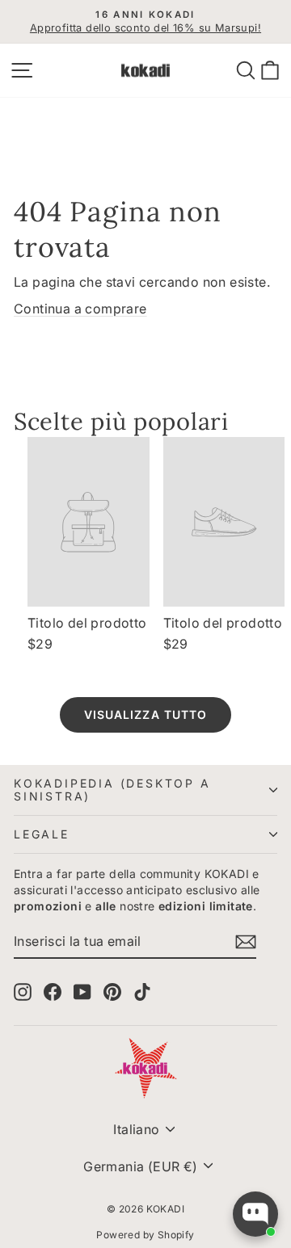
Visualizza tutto (146, 714)
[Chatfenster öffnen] (255, 1214)
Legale (42, 834)
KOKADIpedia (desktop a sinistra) (112, 789)
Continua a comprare (80, 308)
